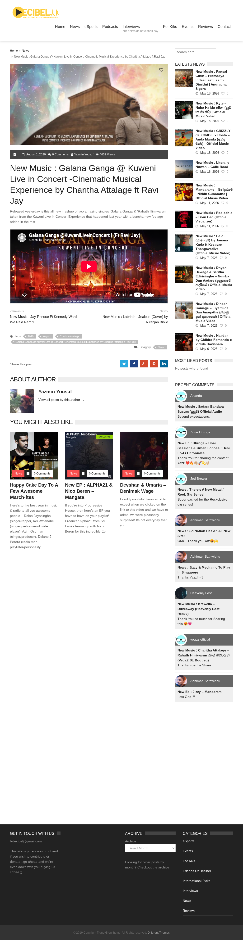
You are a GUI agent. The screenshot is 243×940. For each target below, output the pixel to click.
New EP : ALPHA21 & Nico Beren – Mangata (88, 491)
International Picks (196, 881)
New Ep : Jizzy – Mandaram (199, 692)
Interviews (140, 29)
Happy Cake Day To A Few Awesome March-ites (34, 491)
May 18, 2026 (209, 93)
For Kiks (170, 27)
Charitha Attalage (69, 336)
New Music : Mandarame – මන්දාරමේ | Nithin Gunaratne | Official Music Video (214, 191)
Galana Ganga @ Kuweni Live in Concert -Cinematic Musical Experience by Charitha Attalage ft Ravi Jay (76, 341)
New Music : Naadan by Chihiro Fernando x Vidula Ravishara (214, 340)
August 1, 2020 (36, 154)
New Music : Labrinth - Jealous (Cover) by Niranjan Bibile (135, 319)
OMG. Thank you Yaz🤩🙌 (198, 541)
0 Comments (60, 154)
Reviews (205, 27)
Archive (130, 841)
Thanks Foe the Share (194, 665)
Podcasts (110, 27)
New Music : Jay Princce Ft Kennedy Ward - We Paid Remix (44, 319)
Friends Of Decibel (197, 871)
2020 (30, 336)
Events (187, 27)
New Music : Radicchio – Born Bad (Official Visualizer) (214, 217)
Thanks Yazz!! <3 (190, 577)
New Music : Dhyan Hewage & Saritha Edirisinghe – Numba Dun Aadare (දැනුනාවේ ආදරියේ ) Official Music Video (214, 278)
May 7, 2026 (208, 258)
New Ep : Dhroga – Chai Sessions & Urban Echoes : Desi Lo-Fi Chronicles (204, 448)
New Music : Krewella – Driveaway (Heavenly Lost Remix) (199, 609)
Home (60, 27)
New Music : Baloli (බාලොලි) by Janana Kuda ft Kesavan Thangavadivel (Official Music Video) (213, 244)
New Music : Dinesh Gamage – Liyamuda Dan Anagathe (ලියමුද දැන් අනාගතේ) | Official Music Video (213, 312)
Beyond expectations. (194, 416)
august (47, 336)
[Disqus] (89, 621)
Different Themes (159, 932)
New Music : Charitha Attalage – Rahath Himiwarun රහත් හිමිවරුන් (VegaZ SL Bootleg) (203, 655)
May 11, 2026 (209, 203)
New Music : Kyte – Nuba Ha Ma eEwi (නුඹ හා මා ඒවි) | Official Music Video (213, 109)
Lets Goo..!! (186, 697)
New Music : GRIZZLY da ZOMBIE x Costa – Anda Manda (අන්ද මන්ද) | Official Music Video (213, 139)
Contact (224, 27)
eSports (91, 27)
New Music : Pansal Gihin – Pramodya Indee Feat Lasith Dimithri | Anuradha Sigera (211, 80)
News (75, 27)
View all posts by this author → (61, 400)
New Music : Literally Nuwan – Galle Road (212, 165)
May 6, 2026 (208, 349)
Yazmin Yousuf (83, 154)
